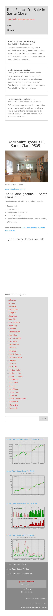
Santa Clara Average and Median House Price (25, 439)
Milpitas (12, 351)
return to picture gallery (15, 189)
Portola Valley (15, 370)
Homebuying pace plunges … (21, 99)
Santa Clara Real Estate (16, 564)
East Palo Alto (14, 322)
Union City (13, 405)
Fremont (12, 328)
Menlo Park (14, 344)
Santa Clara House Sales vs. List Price (22, 503)
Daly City (12, 319)
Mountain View (15, 357)
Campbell (12, 313)
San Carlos (13, 382)
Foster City (13, 325)
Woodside (13, 408)
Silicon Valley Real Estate (36, 598)
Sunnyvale (13, 402)
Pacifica (12, 363)
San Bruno (13, 379)
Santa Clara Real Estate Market (19, 573)
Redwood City (15, 373)
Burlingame (13, 309)
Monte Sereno (15, 354)
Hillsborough (14, 332)
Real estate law (26, 44)
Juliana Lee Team (26, 581)
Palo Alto (13, 367)
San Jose (12, 386)
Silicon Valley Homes (38, 603)
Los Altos (13, 335)
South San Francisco (17, 398)
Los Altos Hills (15, 338)
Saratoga (13, 395)
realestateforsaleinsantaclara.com (21, 19)
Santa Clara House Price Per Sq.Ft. (21, 471)
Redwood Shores (16, 376)
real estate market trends (30, 73)
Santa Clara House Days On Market (21, 535)
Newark (12, 360)
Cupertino (13, 316)
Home (10, 30)
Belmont (12, 303)
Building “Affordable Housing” (21, 41)
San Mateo (13, 389)
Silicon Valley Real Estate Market (33, 608)
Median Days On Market (19, 70)
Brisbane (12, 306)
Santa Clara (14, 392)
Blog (9, 25)
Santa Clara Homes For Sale (18, 569)
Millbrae (12, 348)
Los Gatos (13, 341)
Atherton (12, 300)
